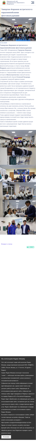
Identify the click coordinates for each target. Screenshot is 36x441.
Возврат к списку (6, 244)
